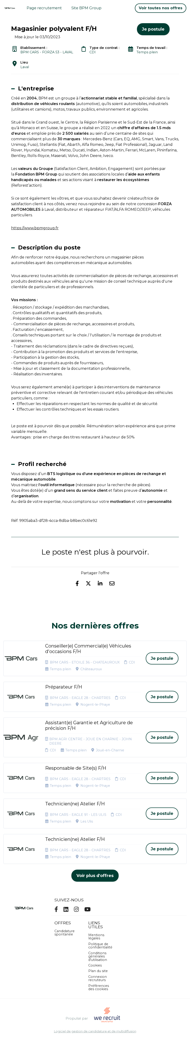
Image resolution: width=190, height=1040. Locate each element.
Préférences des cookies (98, 987)
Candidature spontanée (64, 932)
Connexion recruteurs (97, 978)
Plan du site (98, 971)
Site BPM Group (86, 8)
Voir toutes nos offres (160, 8)
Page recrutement (44, 8)
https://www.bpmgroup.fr (35, 228)
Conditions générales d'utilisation (97, 956)
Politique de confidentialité (100, 945)
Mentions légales (96, 936)
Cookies (95, 965)
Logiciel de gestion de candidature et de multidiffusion (95, 1031)
